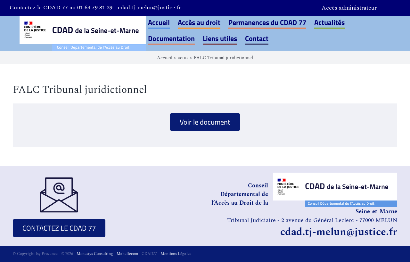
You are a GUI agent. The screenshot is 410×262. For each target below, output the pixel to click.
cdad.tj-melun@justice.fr (149, 7)
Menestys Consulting (95, 254)
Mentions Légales (175, 254)
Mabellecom (127, 254)
